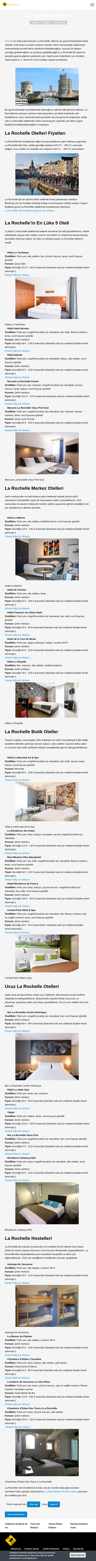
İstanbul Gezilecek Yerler (79, 1526)
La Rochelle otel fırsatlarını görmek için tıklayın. (30, 210)
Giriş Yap (34, 1504)
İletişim (66, 1549)
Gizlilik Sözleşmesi (51, 1549)
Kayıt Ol (53, 1504)
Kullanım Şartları (31, 1549)
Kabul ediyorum (78, 1555)
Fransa (8, 41)
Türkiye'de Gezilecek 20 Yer (16, 1526)
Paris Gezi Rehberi (35, 1526)
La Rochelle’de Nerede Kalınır (61, 1491)
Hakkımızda (16, 1549)
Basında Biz (78, 1549)
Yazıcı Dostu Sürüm (16, 1514)
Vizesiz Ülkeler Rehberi (55, 1526)
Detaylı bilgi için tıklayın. (17, 275)
